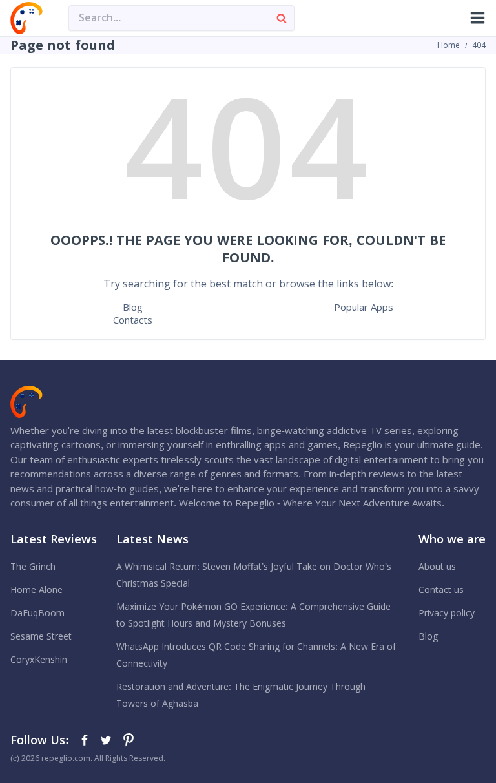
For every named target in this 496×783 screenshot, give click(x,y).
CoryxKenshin (38, 659)
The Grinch (33, 566)
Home (448, 45)
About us (437, 566)
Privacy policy (446, 613)
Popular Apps (363, 307)
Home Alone (36, 590)
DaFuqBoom (37, 613)
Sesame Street (41, 636)
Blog (133, 307)
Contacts (132, 320)
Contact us (441, 590)
